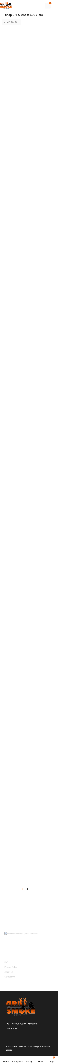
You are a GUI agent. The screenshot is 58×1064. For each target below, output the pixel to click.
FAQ (6, 962)
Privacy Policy (10, 967)
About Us (8, 972)
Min (12, 22)
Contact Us (9, 977)
